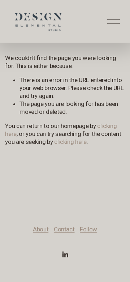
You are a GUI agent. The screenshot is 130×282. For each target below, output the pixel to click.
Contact (64, 229)
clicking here (70, 141)
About (40, 229)
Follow (88, 229)
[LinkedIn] (65, 254)
